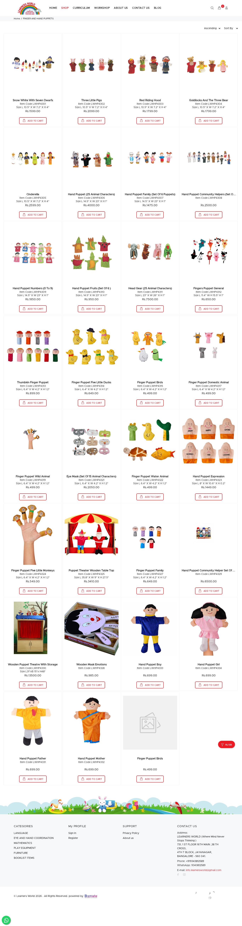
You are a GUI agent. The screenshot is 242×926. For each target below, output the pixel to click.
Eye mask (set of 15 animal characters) (91, 476)
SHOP (65, 8)
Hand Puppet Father (33, 758)
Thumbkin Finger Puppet (33, 382)
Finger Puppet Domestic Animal (209, 382)
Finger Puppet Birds (150, 382)
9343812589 (191, 865)
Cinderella (33, 194)
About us (128, 838)
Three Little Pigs (91, 100)
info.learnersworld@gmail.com (203, 870)
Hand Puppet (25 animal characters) (91, 194)
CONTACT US (141, 8)
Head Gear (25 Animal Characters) (150, 288)
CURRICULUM (81, 8)
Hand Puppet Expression (208, 476)
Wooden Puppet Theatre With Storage (33, 664)
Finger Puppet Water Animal (150, 476)
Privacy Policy (131, 833)
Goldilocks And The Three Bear (208, 100)
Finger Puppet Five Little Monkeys (32, 570)
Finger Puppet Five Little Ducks (91, 382)
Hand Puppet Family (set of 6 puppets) (150, 194)
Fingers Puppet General (208, 288)
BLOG (157, 8)
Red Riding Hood (150, 100)
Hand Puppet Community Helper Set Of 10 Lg (210, 570)
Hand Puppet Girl (209, 664)
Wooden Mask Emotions (91, 664)
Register (73, 838)
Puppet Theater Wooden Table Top (91, 570)
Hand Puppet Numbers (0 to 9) (33, 288)
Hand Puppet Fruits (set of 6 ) (91, 288)
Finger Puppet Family (150, 570)
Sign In (72, 833)
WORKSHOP (102, 8)
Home (17, 19)
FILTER (228, 745)
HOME (53, 8)
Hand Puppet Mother (91, 758)
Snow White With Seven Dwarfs (33, 100)
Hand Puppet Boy (150, 664)
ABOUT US (121, 8)
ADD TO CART (35, 121)
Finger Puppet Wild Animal (33, 476)
